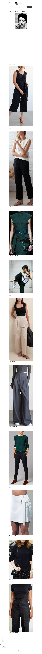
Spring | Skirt (13, 535)
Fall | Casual (12, 206)
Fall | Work (12, 361)
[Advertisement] (16, 39)
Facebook (3, 641)
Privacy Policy (3, 646)
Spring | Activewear (14, 294)
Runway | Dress (13, 255)
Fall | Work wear (14, 486)
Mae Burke (23, 651)
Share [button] (10, 128)
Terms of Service (4, 647)
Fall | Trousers (13, 426)
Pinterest (3, 640)
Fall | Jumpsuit (13, 127)
